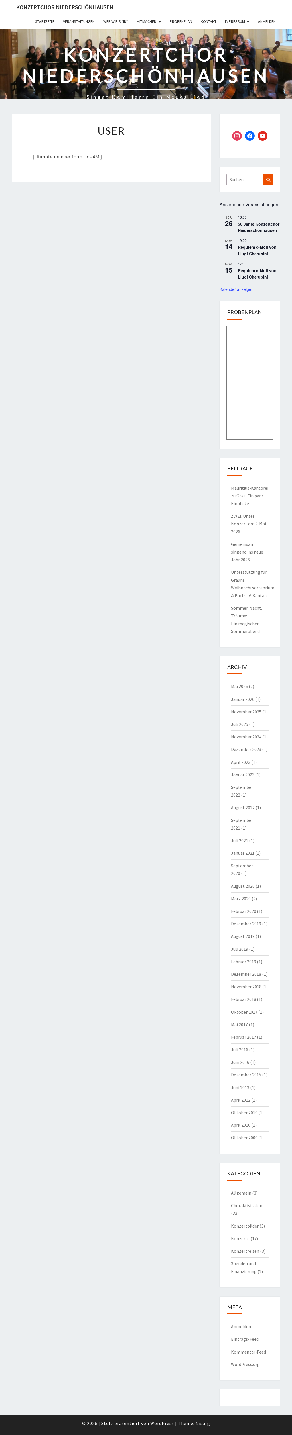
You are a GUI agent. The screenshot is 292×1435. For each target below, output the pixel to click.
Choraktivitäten (246, 1205)
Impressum (235, 21)
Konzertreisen (245, 1251)
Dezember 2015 (246, 1074)
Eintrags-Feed (245, 1339)
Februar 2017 (243, 1037)
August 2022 (243, 807)
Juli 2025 (239, 724)
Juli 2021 (239, 840)
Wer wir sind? (115, 21)
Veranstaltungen (79, 21)
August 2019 (243, 936)
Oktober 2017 (244, 1012)
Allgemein (241, 1193)
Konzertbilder (245, 1226)
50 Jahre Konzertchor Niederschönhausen (258, 227)
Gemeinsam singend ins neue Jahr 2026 (247, 551)
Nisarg (203, 1423)
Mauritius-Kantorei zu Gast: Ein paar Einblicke (249, 495)
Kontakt (208, 21)
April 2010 (240, 1125)
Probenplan (181, 21)
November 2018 (246, 986)
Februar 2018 (243, 999)
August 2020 (243, 886)
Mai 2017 (239, 1024)
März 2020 (241, 898)
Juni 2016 (240, 1062)
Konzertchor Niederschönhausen (64, 7)
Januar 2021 (242, 853)
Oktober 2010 (244, 1112)
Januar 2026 (242, 699)
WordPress (162, 1423)
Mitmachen (146, 21)
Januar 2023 (242, 774)
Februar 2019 (243, 961)
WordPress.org (245, 1364)
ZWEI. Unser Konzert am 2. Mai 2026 (248, 523)
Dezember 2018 (246, 974)
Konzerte (240, 1238)
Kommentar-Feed (248, 1352)
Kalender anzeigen (237, 289)
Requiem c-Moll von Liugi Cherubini (257, 250)
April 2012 (240, 1100)
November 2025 (246, 712)
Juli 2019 (239, 949)
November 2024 (246, 737)
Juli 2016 (239, 1049)
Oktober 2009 (244, 1137)
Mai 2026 (239, 686)
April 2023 (240, 762)
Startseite (44, 21)
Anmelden (267, 21)
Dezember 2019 (246, 923)
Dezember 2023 (246, 749)
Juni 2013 (240, 1087)
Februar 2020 (243, 911)
